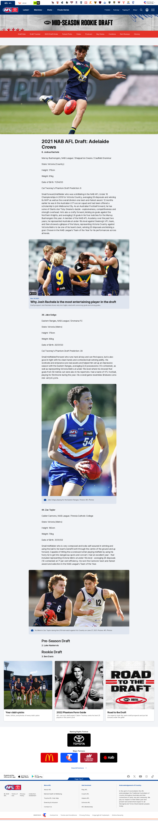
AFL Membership (87, 807)
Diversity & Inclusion (51, 802)
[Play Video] (79, 267)
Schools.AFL (86, 802)
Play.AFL (84, 789)
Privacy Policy (22, 794)
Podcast (88, 34)
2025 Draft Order (51, 34)
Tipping (125, 10)
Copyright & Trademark (100, 815)
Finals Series (63, 10)
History (137, 34)
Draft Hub (22, 34)
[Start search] (141, 9)
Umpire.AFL (85, 798)
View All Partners (77, 768)
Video (78, 34)
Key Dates (100, 34)
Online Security (117, 815)
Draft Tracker (35, 34)
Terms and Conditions (69, 815)
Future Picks (67, 34)
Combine (112, 34)
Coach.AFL (85, 794)
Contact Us (48, 807)
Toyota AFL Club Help (51, 798)
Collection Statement (32, 794)
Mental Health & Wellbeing (53, 794)
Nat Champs (125, 34)
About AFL (47, 789)
